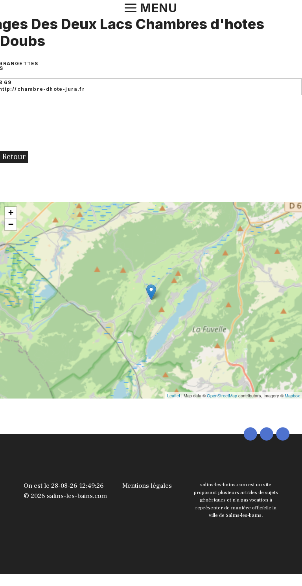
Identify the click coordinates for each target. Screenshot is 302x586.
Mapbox (292, 395)
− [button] (10, 224)
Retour (14, 157)
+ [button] (10, 212)
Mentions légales (147, 485)
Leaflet (173, 395)
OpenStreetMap (222, 395)
